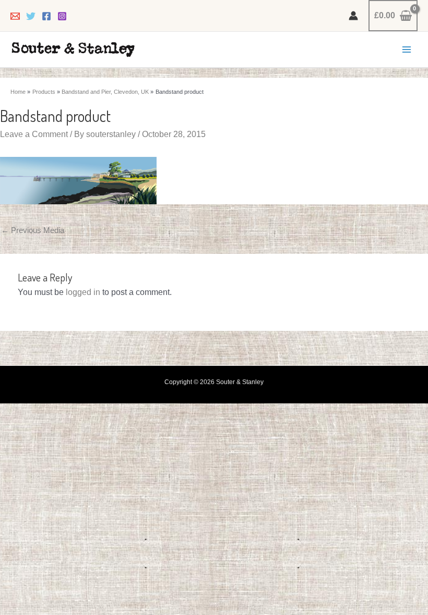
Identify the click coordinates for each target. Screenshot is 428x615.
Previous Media (32, 230)
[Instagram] (62, 16)
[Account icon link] (353, 15)
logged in (83, 292)
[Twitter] (30, 16)
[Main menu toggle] (407, 49)
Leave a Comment (34, 134)
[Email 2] (15, 16)
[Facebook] (46, 16)
